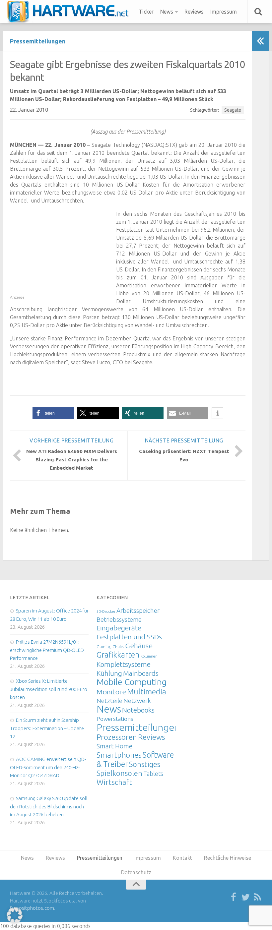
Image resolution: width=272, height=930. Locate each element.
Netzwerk (137, 700)
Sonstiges (144, 764)
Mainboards (141, 673)
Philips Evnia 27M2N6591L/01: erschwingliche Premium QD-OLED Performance (47, 650)
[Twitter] (245, 897)
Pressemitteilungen (37, 41)
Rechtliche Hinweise (227, 858)
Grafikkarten (118, 654)
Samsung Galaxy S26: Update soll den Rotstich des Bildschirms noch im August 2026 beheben (49, 806)
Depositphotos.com (32, 908)
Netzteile (109, 700)
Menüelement (70, 11)
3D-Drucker (106, 611)
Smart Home (114, 746)
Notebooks (138, 710)
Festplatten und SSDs (129, 637)
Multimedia (146, 691)
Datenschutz (136, 872)
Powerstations (115, 719)
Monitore (111, 692)
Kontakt (182, 858)
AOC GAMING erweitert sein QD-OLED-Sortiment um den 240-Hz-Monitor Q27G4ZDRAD (48, 767)
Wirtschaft (114, 782)
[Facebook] (233, 897)
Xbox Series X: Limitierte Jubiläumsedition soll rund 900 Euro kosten (48, 689)
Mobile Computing (132, 682)
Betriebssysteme (119, 619)
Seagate (232, 110)
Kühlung (109, 673)
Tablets (153, 773)
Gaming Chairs (110, 646)
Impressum (223, 12)
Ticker (146, 12)
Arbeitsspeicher (138, 610)
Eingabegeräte (119, 628)
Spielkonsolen (119, 773)
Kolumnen (149, 656)
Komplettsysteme (124, 664)
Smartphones (119, 755)
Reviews (194, 12)
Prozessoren (117, 737)
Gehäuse (139, 646)
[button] (53, 413)
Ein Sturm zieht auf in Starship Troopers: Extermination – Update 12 (47, 728)
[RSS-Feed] (257, 897)
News (166, 12)
